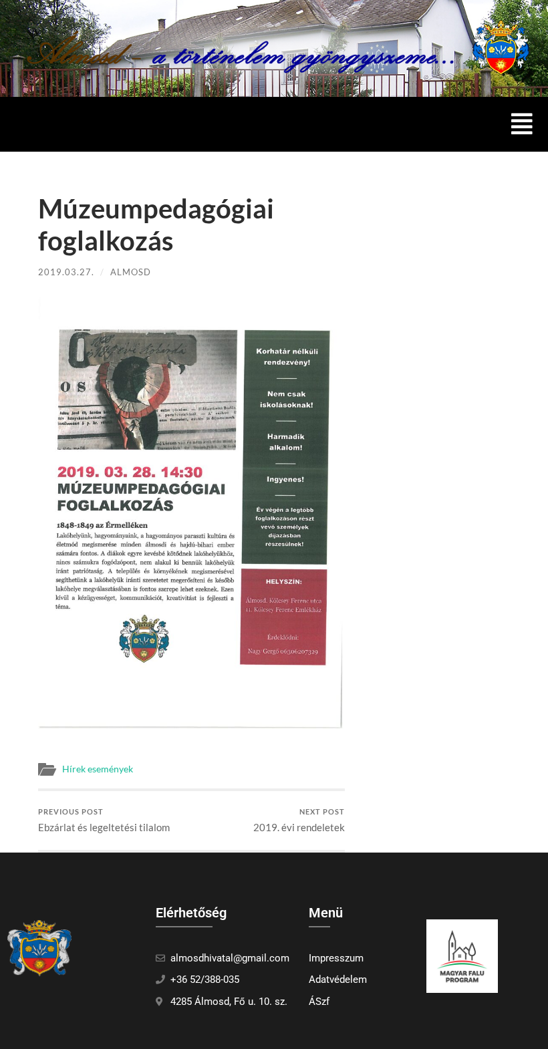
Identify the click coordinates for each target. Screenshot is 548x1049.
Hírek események (97, 769)
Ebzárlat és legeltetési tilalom (104, 820)
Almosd (130, 272)
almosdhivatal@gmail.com (229, 958)
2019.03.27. (66, 272)
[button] (522, 124)
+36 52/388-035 (204, 979)
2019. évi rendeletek (299, 820)
